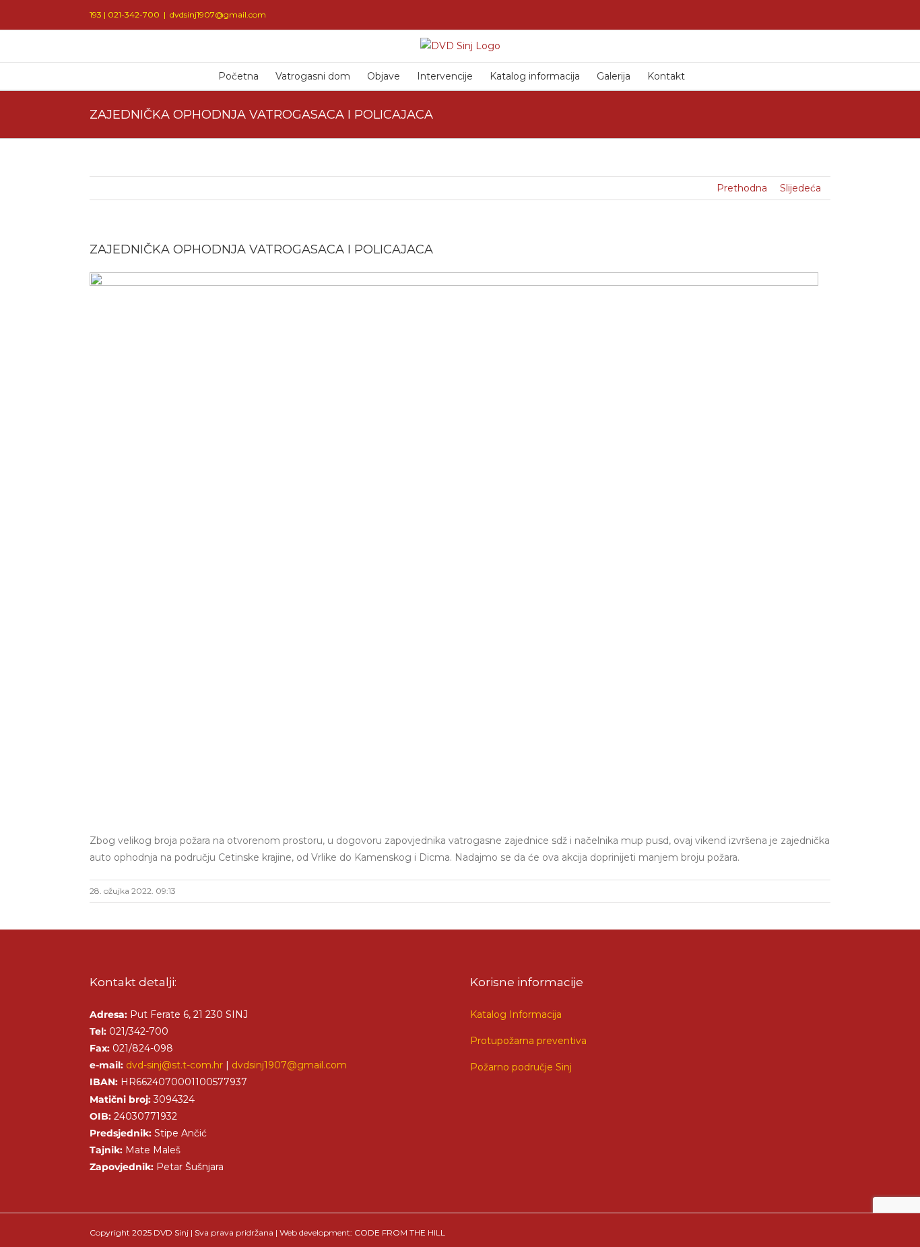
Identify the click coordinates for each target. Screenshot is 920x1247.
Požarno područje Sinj (521, 1067)
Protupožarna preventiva (528, 1041)
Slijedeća (800, 188)
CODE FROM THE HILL (399, 1232)
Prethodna (742, 188)
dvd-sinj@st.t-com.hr (174, 1065)
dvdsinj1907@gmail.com (218, 14)
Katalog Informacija (516, 1014)
